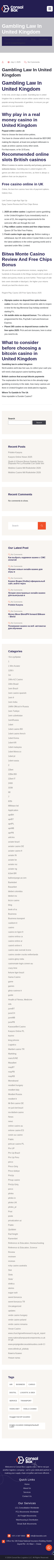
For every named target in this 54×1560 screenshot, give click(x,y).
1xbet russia (13, 761)
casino (11, 927)
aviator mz (12, 864)
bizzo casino (13, 900)
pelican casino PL (16, 1144)
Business (12, 914)
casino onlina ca (15, 936)
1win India (12, 702)
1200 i (11, 670)
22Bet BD (12, 774)
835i (10, 801)
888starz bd (13, 806)
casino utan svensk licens (19, 950)
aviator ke (12, 860)
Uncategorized (14, 1306)
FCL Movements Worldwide (27, 1512)
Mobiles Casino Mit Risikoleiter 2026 (24, 468)
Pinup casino (14, 1180)
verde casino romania (17, 1324)
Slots (10, 1275)
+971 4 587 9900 (18, 1536)
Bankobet (12, 882)
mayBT (11, 1067)
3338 (10, 788)
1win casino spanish (17, 693)
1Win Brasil (13, 684)
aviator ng (12, 869)
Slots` (10, 1279)
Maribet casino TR (16, 1049)
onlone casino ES (16, 1130)
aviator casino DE (16, 846)
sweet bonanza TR (16, 1302)
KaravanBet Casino (17, 1027)
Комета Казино (15, 1353)
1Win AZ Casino (15, 679)
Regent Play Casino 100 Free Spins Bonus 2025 (21, 293)
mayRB (11, 1076)
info (9, 1004)
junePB (11, 1022)
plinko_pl (12, 1207)
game (10, 982)
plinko (11, 1193)
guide (10, 995)
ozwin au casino (15, 1135)
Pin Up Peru (13, 1157)
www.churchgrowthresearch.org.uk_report (26, 1333)
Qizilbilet (12, 1229)
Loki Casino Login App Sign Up (14, 200)
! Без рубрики (14, 657)
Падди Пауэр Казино (19, 1417)
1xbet (10, 725)
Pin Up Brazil (14, 1153)
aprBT (11, 819)
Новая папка (14, 1358)
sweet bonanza (15, 1297)
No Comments (33, 62)
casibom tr (12, 923)
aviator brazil (14, 842)
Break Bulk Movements (27, 1524)
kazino (11, 1036)
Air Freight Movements (27, 1516)
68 (9, 792)
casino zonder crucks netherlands (23, 954)
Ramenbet (12, 1239)
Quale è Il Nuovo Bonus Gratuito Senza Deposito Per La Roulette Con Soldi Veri (26, 462)
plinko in (12, 1198)
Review (11, 1252)
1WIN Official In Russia (18, 706)
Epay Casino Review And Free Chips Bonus (20, 204)
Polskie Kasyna (15, 452)
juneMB (11, 1018)
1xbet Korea (13, 738)
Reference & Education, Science (22, 1248)
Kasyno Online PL (16, 1031)
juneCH (11, 1013)
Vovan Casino (14, 1329)
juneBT (11, 1009)
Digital (12, 1393)
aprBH (11, 815)
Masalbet (12, 1063)
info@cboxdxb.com (39, 1536)
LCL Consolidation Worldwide (27, 1508)
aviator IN (12, 855)
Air (10, 1384)
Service (13, 1401)
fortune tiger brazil (16, 972)
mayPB (11, 1072)
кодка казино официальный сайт (24, 1426)
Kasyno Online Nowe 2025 (20, 457)
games (11, 986)
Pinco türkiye (14, 1171)
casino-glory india (16, 959)
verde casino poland (17, 1320)
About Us (27, 1488)
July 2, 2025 (15, 62)
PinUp (11, 1175)
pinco (10, 1162)
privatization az (15, 1220)
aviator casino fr (15, 851)
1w (9, 675)
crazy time (12, 968)
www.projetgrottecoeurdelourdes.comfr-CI (26, 1344)
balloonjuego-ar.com (17, 878)
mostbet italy (13, 1090)
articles (11, 837)
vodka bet (14, 1409)
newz (10, 1121)
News (10, 1117)
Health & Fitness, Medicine (20, 1000)
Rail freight (13, 1234)
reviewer (12, 1257)
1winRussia (13, 720)
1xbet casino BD (15, 729)
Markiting (12, 1054)
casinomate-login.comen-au (20, 963)
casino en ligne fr (15, 932)
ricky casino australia (17, 1266)
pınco (10, 1189)
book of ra (12, 909)
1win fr (11, 697)
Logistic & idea (27, 1393)
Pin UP (11, 1148)
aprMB (11, 828)
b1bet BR (12, 873)
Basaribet (12, 887)
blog (10, 905)
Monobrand (13, 1081)
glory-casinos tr (15, 991)
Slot (10, 1270)
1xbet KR (12, 743)
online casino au (15, 1126)
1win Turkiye (13, 711)
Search (11, 419)
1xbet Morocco (14, 752)
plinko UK (12, 1202)
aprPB (11, 833)
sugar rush (13, 1293)
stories (11, 1288)
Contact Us (27, 1496)
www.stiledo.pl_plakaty (18, 1349)
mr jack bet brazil (15, 1108)
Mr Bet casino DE (16, 1103)
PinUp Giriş (13, 1184)
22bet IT (11, 779)
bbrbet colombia (15, 891)
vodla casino (30, 1409)
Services (27, 1492)
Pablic (11, 1139)
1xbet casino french (16, 734)
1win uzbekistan (15, 715)
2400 (10, 783)
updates (11, 1311)
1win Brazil (13, 688)
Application (13, 810)
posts (10, 1216)
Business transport (16, 918)
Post (10, 1211)
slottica (11, 1284)
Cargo (32, 1384)
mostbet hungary (15, 1085)
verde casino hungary (17, 1315)
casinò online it (15, 945)
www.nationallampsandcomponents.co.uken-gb (26, 1339)
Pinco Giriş (13, 1166)
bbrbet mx (12, 896)
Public (11, 1225)
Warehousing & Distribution (27, 1520)
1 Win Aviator (14, 666)
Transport (26, 1401)
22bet (10, 770)
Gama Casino (14, 977)
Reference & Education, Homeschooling (26, 1243)
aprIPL (11, 824)
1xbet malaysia (15, 747)
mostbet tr (12, 1099)
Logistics (12, 1045)
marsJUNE (13, 1058)
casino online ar (15, 941)
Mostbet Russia (15, 1094)
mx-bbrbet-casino (16, 1112)
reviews (11, 1261)
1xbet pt (11, 756)
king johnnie (13, 1040)
